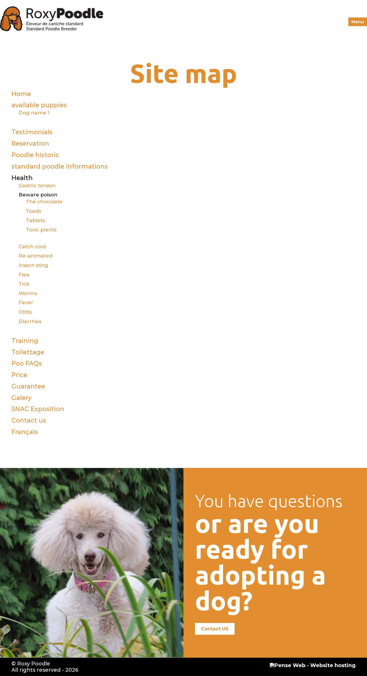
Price (19, 374)
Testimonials (31, 132)
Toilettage (27, 352)
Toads (33, 211)
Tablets (35, 220)
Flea (24, 274)
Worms (28, 293)
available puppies (39, 105)
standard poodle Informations (59, 166)
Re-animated (35, 256)
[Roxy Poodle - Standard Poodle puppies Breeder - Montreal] (51, 29)
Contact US (215, 629)
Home (21, 93)
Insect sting (33, 265)
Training (24, 340)
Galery (21, 397)
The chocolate (44, 201)
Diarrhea (30, 321)
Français (24, 431)
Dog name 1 (34, 113)
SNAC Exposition (37, 409)
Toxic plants (41, 229)
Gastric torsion (37, 185)
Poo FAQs (26, 363)
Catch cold (32, 246)
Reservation (30, 143)
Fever (26, 302)
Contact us (28, 420)
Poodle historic (35, 155)
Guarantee (28, 386)
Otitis (25, 312)
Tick (24, 284)
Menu (358, 21)
